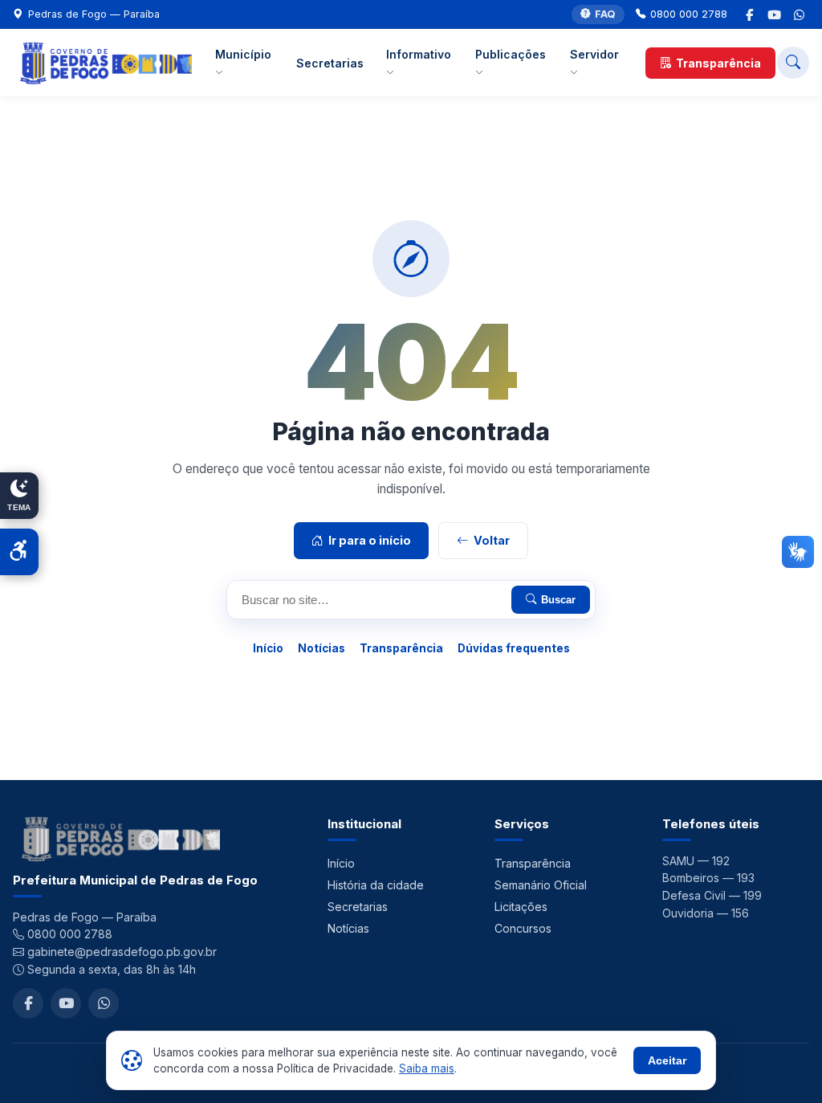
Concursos (522, 928)
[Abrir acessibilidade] (19, 552)
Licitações (520, 906)
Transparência (718, 63)
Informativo (418, 54)
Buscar (558, 600)
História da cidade (376, 885)
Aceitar (667, 1060)
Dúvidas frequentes (514, 648)
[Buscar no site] (793, 63)
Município (243, 54)
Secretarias (330, 63)
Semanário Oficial (540, 885)
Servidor (594, 54)
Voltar (492, 540)
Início (268, 648)
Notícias (321, 648)
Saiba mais (426, 1068)
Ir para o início (369, 540)
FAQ (605, 14)
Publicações (510, 54)
